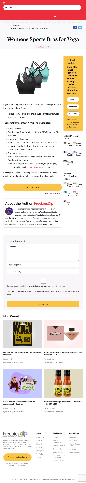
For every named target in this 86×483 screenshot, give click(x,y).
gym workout (35, 167)
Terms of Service (72, 291)
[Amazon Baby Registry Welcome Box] (74, 152)
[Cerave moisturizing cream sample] (64, 192)
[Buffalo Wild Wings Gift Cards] (64, 142)
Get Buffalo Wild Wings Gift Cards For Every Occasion (70, 145)
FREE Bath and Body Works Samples (79, 194)
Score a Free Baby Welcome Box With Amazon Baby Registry (79, 154)
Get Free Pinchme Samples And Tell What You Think (70, 203)
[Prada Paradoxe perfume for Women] (74, 142)
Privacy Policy (55, 291)
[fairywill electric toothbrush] (64, 152)
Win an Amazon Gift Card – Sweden (70, 185)
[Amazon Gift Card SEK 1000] (64, 183)
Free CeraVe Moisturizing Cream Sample (70, 194)
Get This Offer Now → (33, 187)
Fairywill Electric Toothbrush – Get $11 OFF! (70, 154)
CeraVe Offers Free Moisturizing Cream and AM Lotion (79, 185)
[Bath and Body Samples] (74, 192)
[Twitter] (80, 27)
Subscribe (73, 114)
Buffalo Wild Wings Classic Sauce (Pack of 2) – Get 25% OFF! (63, 402)
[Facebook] (75, 27)
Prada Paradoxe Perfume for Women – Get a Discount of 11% (79, 145)
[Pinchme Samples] (64, 201)
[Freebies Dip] (9, 3)
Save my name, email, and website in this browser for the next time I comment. (39, 286)
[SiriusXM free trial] (64, 161)
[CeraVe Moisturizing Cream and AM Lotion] (74, 183)
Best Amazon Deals (43, 47)
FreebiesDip (43, 203)
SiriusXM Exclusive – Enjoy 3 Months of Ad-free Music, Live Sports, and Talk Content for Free (70, 163)
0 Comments (44, 28)
